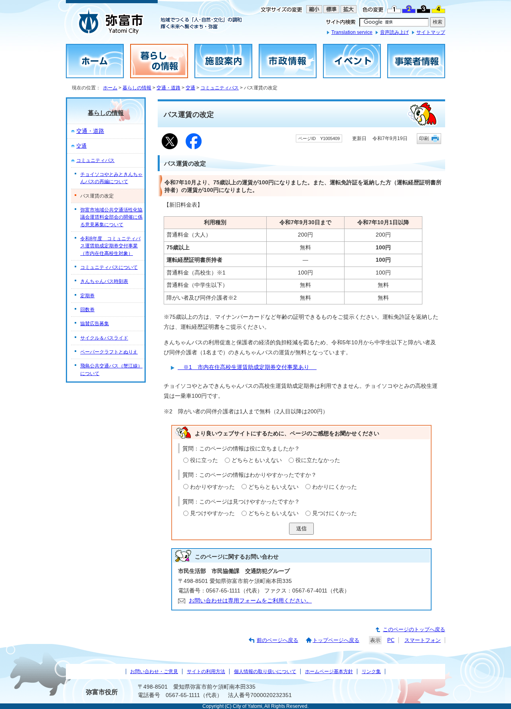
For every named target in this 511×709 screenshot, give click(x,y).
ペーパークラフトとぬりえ (109, 352)
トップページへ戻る (336, 640)
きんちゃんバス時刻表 (104, 281)
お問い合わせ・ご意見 (154, 671)
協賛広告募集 (94, 323)
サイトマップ (430, 32)
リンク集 (371, 671)
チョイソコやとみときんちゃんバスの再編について (111, 178)
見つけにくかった (334, 513)
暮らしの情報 (137, 88)
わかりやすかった (212, 487)
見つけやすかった (212, 513)
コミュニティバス (219, 88)
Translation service (351, 32)
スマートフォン (422, 640)
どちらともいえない (257, 460)
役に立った (204, 460)
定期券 (87, 295)
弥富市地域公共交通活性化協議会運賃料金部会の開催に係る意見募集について (111, 217)
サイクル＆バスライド (104, 338)
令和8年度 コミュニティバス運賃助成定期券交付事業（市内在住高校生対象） (110, 246)
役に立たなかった (317, 460)
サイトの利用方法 (206, 671)
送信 (301, 528)
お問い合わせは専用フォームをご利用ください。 (250, 601)
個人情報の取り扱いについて (265, 671)
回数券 (87, 309)
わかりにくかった (334, 487)
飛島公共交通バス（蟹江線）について (111, 369)
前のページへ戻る (277, 640)
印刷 (424, 138)
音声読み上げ (394, 32)
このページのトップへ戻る (414, 629)
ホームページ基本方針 (329, 671)
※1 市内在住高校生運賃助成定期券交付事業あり (247, 367)
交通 (190, 88)
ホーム (110, 88)
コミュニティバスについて (109, 267)
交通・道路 (168, 88)
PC (390, 640)
